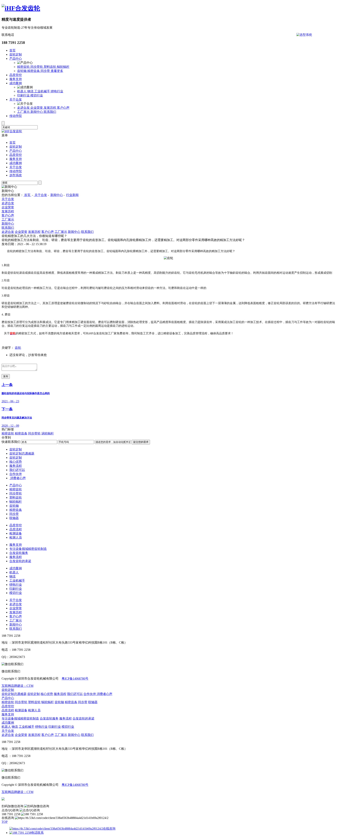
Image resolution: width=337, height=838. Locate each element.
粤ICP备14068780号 (75, 678)
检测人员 (15, 537)
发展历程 (50, 107)
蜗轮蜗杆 (63, 66)
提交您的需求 (140, 442)
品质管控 (15, 75)
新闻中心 (37, 111)
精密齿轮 (23, 66)
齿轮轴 (22, 70)
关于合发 (15, 99)
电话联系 (37, 832)
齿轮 (18, 347)
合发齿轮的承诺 (20, 561)
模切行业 (36, 95)
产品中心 (15, 58)
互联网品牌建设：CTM (17, 685)
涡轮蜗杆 (47, 433)
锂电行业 (57, 91)
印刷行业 (23, 95)
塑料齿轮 (50, 66)
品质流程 (15, 529)
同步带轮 (37, 66)
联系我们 (50, 111)
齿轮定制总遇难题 (21, 453)
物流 (30, 91)
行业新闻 (72, 195)
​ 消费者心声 (17, 478)
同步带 (46, 70)
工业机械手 (42, 91)
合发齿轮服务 (18, 553)
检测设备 (15, 533)
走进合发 (23, 107)
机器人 (22, 91)
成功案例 (15, 83)
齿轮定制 (15, 54)
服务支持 (15, 79)
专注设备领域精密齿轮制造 (28, 548)
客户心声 (63, 107)
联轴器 (14, 518)
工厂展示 (23, 111)
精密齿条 (34, 70)
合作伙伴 (15, 474)
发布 (5, 376)
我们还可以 (17, 470)
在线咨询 (109, 828)
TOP (5, 821)
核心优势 (15, 461)
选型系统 (15, 175)
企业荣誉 (37, 107)
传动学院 (15, 115)
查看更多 (57, 70)
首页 (12, 50)
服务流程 (15, 465)
